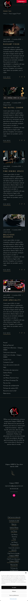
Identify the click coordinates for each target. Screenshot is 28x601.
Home (5, 13)
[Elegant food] (14, 30)
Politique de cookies (13, 598)
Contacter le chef (8, 362)
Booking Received (8, 345)
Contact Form (7, 359)
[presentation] (6, 220)
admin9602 (6, 39)
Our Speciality (12, 300)
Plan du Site (6, 383)
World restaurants (8, 41)
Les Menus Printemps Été (10, 380)
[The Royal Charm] (14, 93)
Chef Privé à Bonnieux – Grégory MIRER (14, 560)
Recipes (5, 168)
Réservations (6, 393)
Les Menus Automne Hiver (11, 378)
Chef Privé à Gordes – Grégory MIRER (14, 554)
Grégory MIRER (10, 464)
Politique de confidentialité (11, 385)
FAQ (4, 367)
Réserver (14, 524)
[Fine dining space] (14, 157)
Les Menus (6, 375)
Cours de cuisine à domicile (11, 365)
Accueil (5, 342)
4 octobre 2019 (16, 103)
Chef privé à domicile (9, 352)
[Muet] (18, 98)
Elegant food (11, 44)
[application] (14, 98)
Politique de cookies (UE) (10, 388)
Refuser (14, 591)
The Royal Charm (13, 108)
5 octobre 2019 (16, 39)
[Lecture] (5, 98)
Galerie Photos (7, 372)
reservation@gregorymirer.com (14, 486)
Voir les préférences (14, 595)
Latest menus (7, 232)
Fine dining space (13, 171)
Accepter (14, 587)
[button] (26, 573)
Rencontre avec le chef (9, 391)
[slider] (21, 98)
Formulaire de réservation (10, 370)
